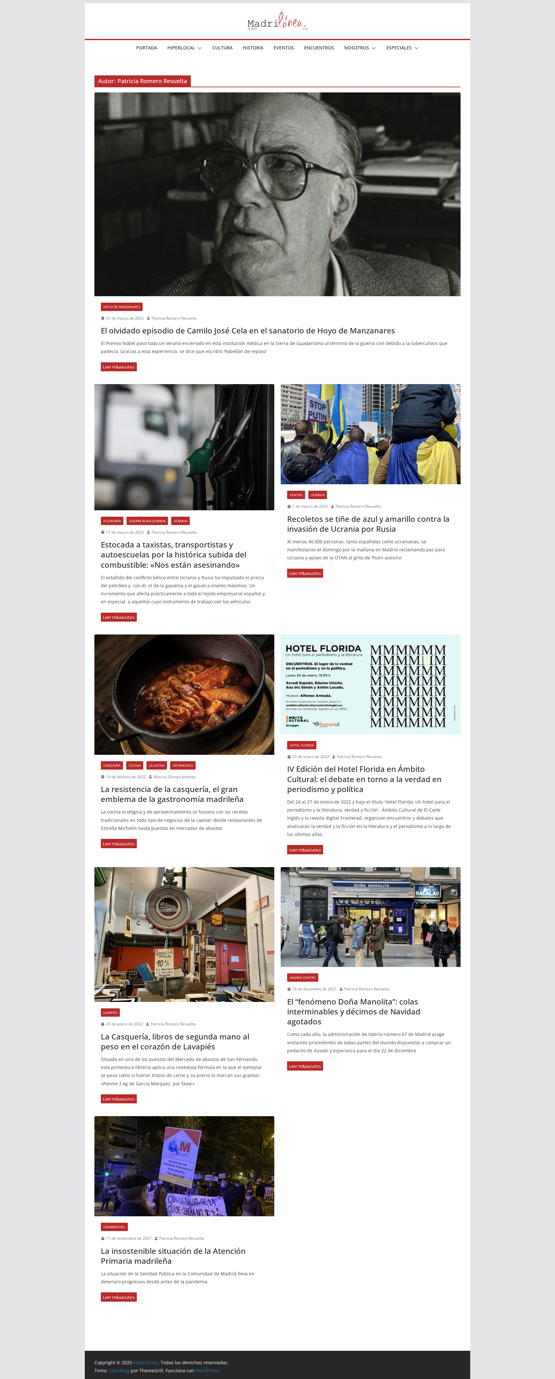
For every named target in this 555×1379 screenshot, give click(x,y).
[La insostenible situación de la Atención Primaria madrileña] (184, 1166)
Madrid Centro (303, 977)
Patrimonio (183, 765)
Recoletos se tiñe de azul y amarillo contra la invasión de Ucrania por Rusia (368, 523)
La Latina (156, 765)
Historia (253, 48)
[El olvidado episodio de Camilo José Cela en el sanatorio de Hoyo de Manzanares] (277, 194)
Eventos (284, 48)
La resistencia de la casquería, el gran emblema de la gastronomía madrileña (172, 794)
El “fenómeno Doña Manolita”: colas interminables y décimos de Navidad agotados (353, 1011)
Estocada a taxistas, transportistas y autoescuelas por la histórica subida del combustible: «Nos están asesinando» (173, 554)
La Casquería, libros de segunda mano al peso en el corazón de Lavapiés (175, 1041)
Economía (112, 521)
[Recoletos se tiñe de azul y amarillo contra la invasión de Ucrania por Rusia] (371, 434)
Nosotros (356, 48)
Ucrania (180, 521)
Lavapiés (110, 1012)
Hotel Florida (302, 745)
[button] (198, 48)
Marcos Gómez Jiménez (175, 777)
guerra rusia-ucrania (147, 521)
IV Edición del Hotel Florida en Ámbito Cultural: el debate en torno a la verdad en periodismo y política (364, 778)
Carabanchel (114, 1227)
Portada (146, 48)
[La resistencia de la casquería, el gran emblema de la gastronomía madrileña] (184, 694)
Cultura (222, 48)
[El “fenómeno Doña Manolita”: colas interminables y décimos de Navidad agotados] (371, 917)
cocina (135, 765)
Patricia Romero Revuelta (174, 318)
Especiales (399, 48)
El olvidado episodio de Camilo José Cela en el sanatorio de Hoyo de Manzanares (248, 330)
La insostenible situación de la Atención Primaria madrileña (173, 1255)
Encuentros (319, 48)
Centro (296, 495)
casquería (111, 765)
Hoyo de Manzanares (121, 307)
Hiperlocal (181, 48)
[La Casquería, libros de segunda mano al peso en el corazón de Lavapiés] (184, 934)
